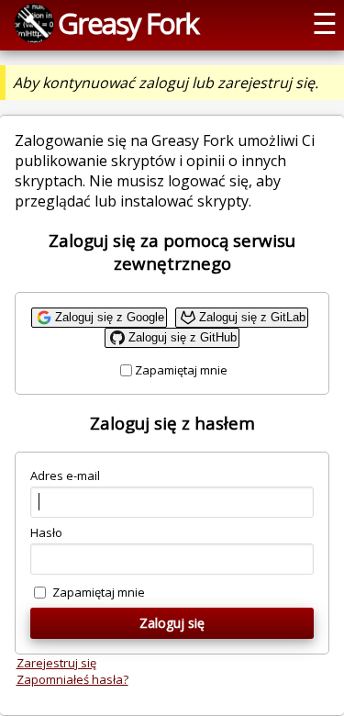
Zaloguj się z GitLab (252, 317)
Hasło (46, 532)
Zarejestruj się (56, 662)
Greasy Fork (128, 23)
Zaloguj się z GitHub (182, 337)
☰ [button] (325, 23)
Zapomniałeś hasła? (72, 679)
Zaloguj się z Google (109, 317)
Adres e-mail (65, 475)
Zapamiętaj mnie (181, 370)
